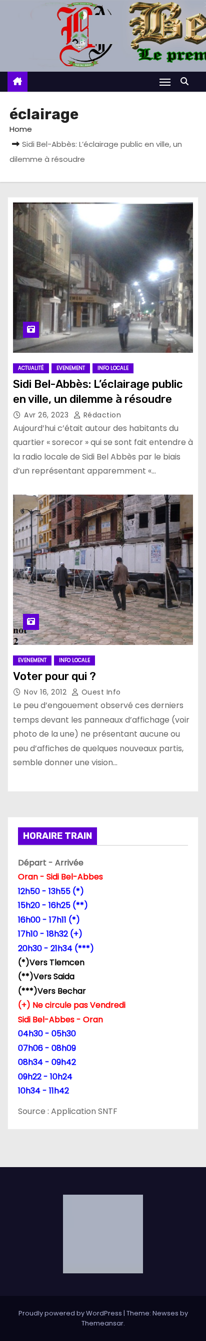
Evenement (70, 368)
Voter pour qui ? (54, 676)
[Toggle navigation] (165, 82)
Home (21, 129)
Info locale (113, 368)
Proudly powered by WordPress (71, 1313)
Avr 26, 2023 (47, 415)
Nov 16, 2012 (46, 692)
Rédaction (101, 415)
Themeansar (103, 1323)
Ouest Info (100, 692)
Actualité (31, 368)
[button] (187, 81)
